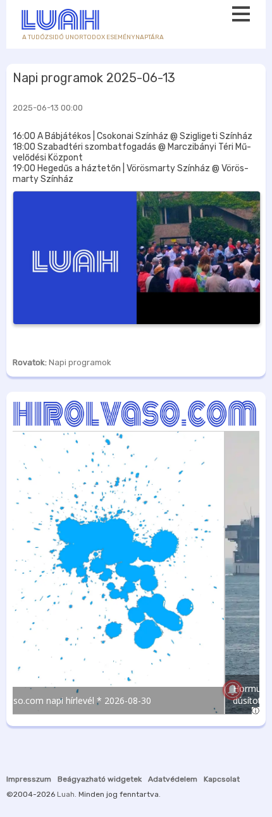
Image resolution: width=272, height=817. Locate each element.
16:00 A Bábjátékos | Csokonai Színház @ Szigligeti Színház (132, 136)
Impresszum (28, 779)
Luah (66, 794)
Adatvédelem (172, 779)
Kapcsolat (222, 779)
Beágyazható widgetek (100, 779)
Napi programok (80, 362)
